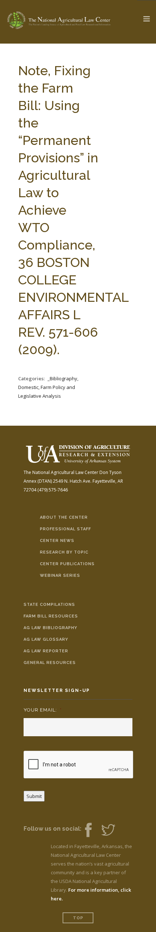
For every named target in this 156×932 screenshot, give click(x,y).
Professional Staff (65, 529)
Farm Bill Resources (51, 616)
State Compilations (49, 604)
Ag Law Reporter (46, 651)
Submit (34, 796)
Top (78, 918)
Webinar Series (60, 575)
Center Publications (67, 564)
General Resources (50, 662)
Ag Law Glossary (46, 639)
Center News (57, 540)
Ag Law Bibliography (50, 627)
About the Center (64, 517)
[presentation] (79, 765)
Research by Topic (64, 552)
